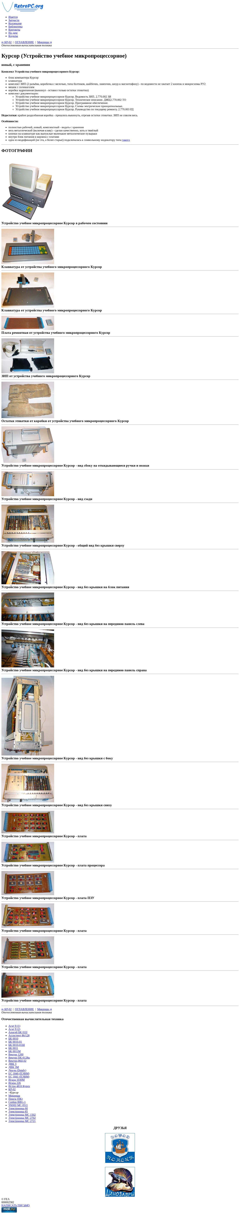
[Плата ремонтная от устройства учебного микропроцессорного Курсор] (27, 329)
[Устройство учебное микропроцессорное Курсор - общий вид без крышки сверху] (27, 541)
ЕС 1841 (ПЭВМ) (18, 1076)
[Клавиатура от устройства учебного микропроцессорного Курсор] (27, 263)
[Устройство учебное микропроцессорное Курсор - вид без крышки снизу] (27, 801)
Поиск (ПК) (15, 1098)
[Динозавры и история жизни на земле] (120, 1195)
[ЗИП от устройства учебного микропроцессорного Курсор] (27, 372)
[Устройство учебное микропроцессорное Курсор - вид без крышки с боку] (27, 754)
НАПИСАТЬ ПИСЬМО (15, 1205)
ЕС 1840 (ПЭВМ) (18, 1073)
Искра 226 (14, 1083)
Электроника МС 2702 (22, 1117)
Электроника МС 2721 (22, 1121)
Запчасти (13, 20)
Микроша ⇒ (44, 42)
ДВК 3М (13, 1067)
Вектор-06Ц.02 (17, 1060)
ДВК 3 (12, 1063)
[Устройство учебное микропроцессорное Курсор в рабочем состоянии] (27, 219)
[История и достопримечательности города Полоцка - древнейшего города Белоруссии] (120, 1162)
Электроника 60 (18, 1108)
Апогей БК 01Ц (17, 1032)
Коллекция (14, 23)
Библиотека (15, 26)
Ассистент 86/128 (19, 1035)
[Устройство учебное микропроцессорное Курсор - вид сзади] (27, 495)
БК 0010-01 (15, 1041)
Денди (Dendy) (17, 1070)
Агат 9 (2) (14, 1029)
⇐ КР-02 (6, 42)
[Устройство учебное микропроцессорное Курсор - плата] (27, 832)
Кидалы (13, 36)
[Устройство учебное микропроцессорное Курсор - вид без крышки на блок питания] (27, 583)
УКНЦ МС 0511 (18, 1105)
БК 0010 (13, 1038)
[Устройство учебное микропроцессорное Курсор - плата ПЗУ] (27, 894)
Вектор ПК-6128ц (19, 1057)
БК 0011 (13, 1048)
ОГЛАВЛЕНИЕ (24, 42)
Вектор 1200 (15, 1054)
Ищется (13, 17)
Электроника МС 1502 (22, 1114)
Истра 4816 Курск (19, 1086)
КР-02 (12, 1089)
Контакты (14, 29)
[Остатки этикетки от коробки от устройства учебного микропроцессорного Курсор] (27, 417)
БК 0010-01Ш (16, 1044)
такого (126, 139)
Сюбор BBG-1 (17, 1102)
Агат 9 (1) (14, 1025)
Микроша (14, 1095)
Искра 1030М (16, 1079)
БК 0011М (14, 1051)
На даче (13, 32)
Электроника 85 (18, 1111)
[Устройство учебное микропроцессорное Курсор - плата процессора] (27, 861)
